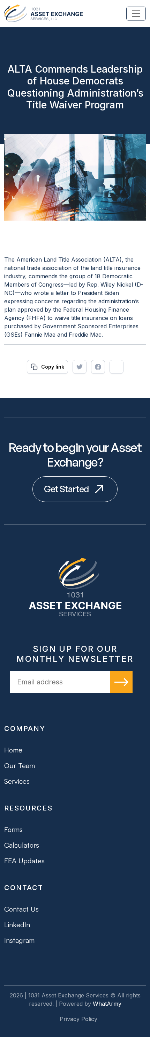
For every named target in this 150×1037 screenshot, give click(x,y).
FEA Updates (24, 860)
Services (17, 781)
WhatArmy (107, 1003)
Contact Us (21, 909)
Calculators (21, 845)
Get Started (66, 489)
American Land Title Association (59, 259)
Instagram (19, 940)
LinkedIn (17, 924)
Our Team (19, 765)
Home (13, 750)
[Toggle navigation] (136, 13)
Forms (13, 829)
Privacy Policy (78, 1018)
